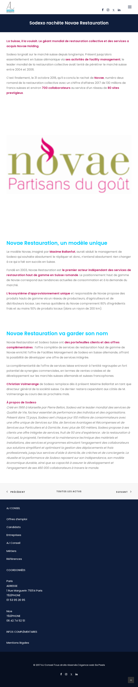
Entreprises (13, 535)
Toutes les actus (69, 491)
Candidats (13, 527)
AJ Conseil (13, 543)
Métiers (11, 551)
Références (14, 559)
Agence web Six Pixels (92, 665)
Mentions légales (17, 643)
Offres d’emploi (16, 519)
